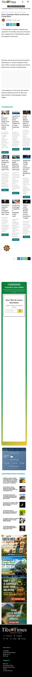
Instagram (19, 636)
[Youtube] (19, 639)
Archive (6, 12)
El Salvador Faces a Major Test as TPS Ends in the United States (5, 122)
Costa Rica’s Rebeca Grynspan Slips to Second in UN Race (26, 121)
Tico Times (9, 20)
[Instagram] (14, 636)
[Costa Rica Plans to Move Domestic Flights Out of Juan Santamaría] (16, 112)
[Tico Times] (3, 20)
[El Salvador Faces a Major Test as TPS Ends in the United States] (5, 112)
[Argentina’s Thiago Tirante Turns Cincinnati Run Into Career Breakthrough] (27, 157)
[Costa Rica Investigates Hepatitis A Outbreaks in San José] (16, 201)
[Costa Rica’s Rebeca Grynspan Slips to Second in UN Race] (27, 112)
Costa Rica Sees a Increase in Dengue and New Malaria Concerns (10, 512)
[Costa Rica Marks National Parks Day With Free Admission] (16, 157)
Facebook (9, 636)
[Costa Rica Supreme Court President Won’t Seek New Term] (5, 201)
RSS (7, 638)
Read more (5, 152)
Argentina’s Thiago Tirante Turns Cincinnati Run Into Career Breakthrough (26, 168)
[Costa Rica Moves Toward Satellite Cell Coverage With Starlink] (22, 520)
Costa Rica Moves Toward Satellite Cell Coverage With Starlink (11, 520)
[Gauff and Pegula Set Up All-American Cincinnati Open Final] (5, 157)
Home (2, 12)
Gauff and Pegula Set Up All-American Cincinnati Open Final (5, 165)
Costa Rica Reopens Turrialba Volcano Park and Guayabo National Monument (10, 496)
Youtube (23, 638)
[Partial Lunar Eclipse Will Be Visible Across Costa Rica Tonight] (27, 201)
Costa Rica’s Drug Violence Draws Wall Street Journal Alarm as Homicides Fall (10, 488)
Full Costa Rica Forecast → (14, 466)
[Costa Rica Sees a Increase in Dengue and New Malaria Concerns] (22, 512)
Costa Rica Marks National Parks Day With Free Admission (16, 165)
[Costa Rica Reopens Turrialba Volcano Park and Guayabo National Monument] (22, 497)
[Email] (17, 24)
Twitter (15, 638)
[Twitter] (11, 24)
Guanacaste (11, 449)
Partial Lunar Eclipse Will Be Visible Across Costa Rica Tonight (26, 211)
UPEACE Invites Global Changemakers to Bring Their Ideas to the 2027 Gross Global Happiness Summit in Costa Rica (10, 480)
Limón (17, 449)
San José (5, 449)
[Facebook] (7, 24)
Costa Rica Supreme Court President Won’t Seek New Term (5, 209)
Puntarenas (23, 449)
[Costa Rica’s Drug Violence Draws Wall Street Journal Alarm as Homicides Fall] (22, 489)
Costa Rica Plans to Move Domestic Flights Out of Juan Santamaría (16, 122)
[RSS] (4, 639)
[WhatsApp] (14, 24)
